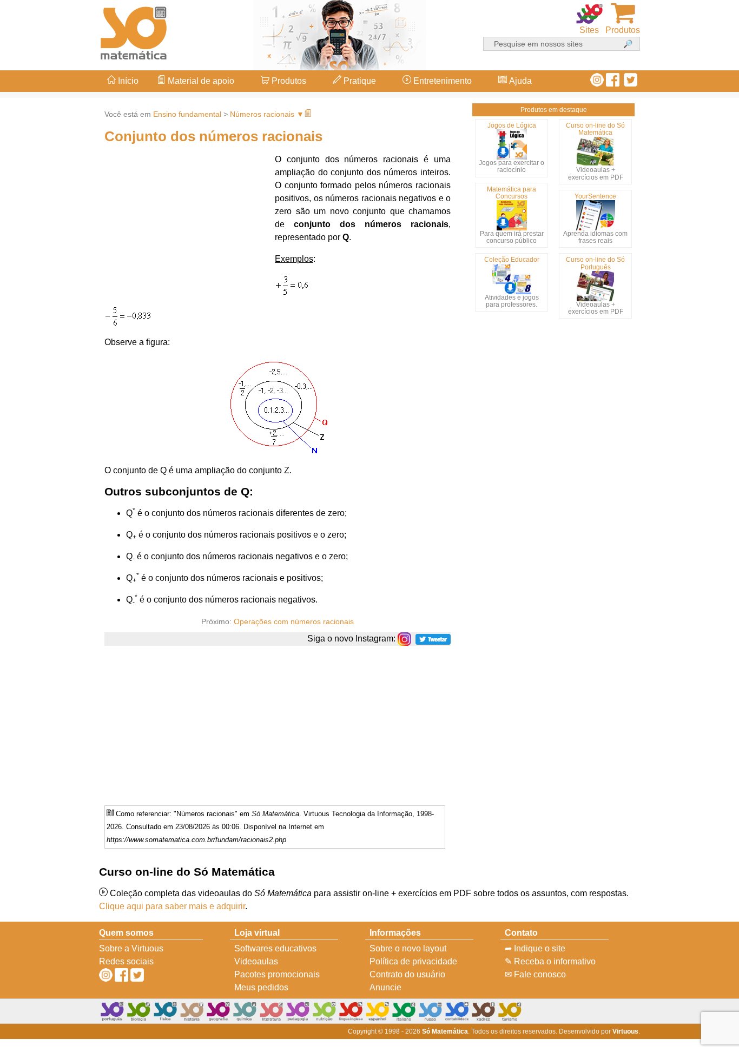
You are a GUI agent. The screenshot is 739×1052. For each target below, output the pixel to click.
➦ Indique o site (535, 948)
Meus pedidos (261, 987)
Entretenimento (441, 80)
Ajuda (519, 80)
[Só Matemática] (134, 31)
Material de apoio (200, 80)
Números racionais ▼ (267, 114)
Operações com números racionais (294, 621)
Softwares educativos (275, 948)
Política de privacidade (413, 961)
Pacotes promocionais (277, 974)
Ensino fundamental (187, 114)
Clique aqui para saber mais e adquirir (172, 906)
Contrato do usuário (407, 974)
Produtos (287, 80)
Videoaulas (256, 961)
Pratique (358, 80)
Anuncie (385, 987)
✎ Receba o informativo (550, 961)
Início (127, 80)
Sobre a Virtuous (131, 948)
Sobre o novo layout (408, 948)
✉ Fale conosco (535, 974)
